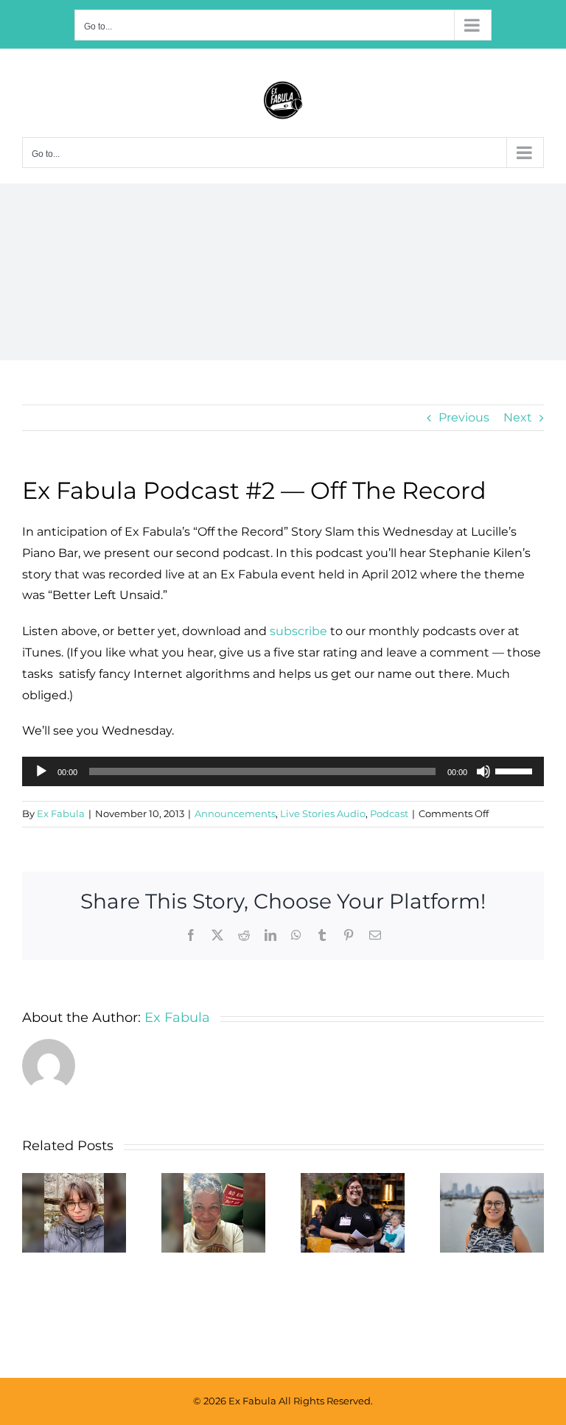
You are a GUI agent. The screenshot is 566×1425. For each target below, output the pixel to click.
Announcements (235, 813)
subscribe (298, 631)
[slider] (516, 770)
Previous (464, 417)
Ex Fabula (61, 813)
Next (517, 417)
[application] (283, 771)
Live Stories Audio (323, 813)
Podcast (389, 813)
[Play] (41, 771)
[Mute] (483, 771)
